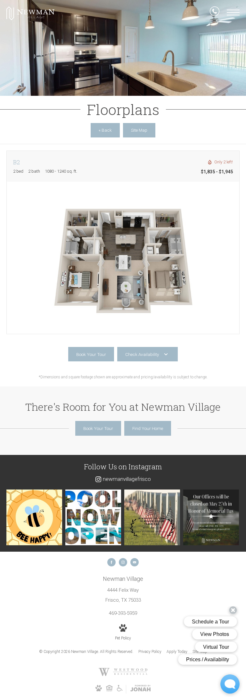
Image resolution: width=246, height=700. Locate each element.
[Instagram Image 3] (152, 517)
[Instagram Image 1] (34, 517)
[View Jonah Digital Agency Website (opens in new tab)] (140, 689)
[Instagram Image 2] (93, 517)
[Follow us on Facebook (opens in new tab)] (111, 562)
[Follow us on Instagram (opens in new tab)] (123, 562)
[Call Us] (214, 12)
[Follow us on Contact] (134, 562)
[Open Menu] (233, 12)
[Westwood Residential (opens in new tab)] (123, 674)
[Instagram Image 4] (211, 517)
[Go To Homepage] (30, 13)
